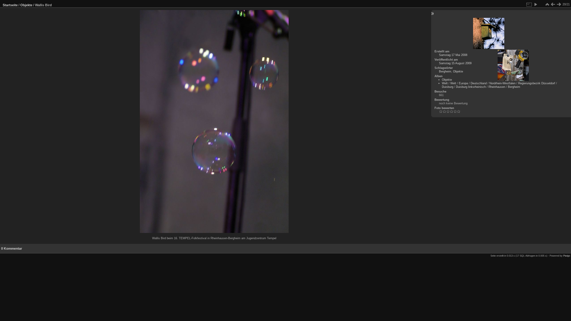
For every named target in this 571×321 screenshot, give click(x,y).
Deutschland (479, 83)
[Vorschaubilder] (547, 4)
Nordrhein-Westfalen (502, 83)
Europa (463, 83)
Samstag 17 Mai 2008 (453, 55)
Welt (445, 83)
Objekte (26, 5)
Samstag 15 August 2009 (455, 63)
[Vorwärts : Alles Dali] (559, 4)
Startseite (10, 5)
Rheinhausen (496, 86)
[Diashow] (535, 4)
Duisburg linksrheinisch (471, 86)
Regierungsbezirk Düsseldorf (536, 83)
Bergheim (445, 71)
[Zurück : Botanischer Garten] (553, 4)
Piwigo (566, 255)
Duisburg (447, 86)
